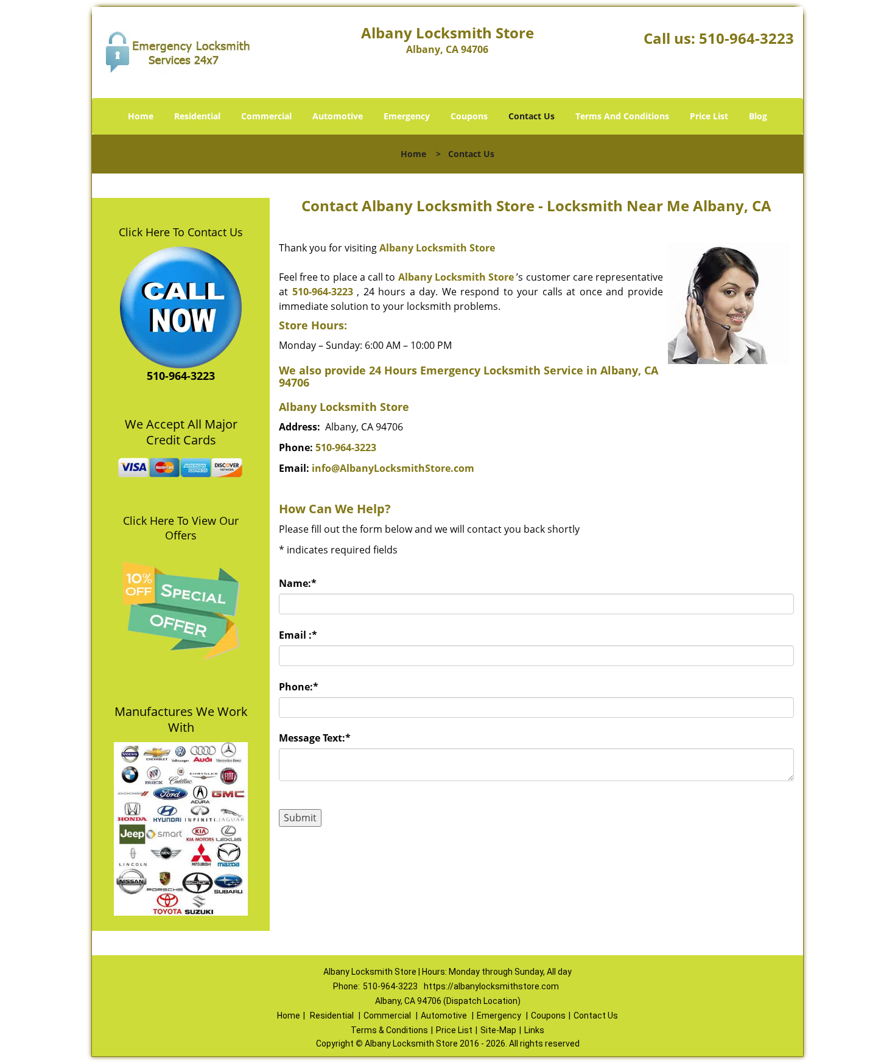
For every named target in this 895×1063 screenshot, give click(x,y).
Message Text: (315, 738)
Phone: (298, 686)
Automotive (337, 116)
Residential (197, 116)
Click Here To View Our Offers (181, 527)
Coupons (469, 116)
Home (140, 116)
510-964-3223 (746, 38)
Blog (758, 116)
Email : (298, 635)
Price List (709, 116)
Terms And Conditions (622, 116)
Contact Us (531, 116)
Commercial (266, 116)
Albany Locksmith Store (437, 247)
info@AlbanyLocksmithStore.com (393, 468)
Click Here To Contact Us (181, 232)
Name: (298, 583)
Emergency (407, 116)
